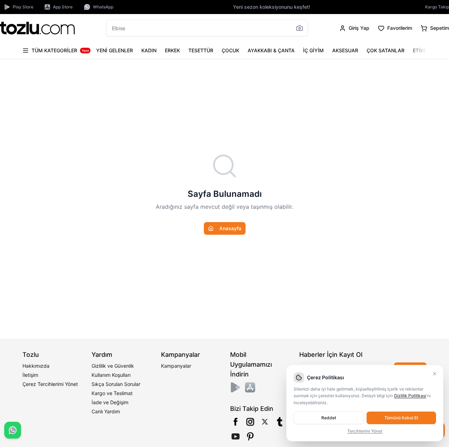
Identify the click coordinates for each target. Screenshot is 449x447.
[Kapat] (434, 373)
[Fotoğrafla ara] (299, 28)
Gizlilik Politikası (410, 395)
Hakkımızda (35, 366)
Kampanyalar (176, 366)
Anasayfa (230, 228)
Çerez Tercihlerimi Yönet (50, 384)
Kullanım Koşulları (111, 375)
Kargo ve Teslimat (112, 393)
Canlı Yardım (106, 411)
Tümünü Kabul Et (401, 417)
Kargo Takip (437, 6)
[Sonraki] (419, 50)
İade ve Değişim (110, 402)
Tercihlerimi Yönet (364, 431)
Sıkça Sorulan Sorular (116, 384)
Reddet (328, 417)
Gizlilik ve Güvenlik (113, 366)
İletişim (30, 375)
